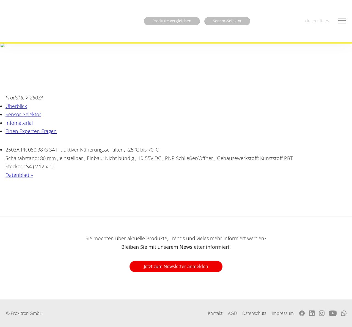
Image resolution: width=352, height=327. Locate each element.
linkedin (312, 313)
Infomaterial (19, 123)
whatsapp (343, 313)
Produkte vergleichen (171, 20)
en (315, 21)
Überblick (16, 106)
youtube (333, 313)
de (307, 21)
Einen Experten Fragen (31, 131)
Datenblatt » (19, 175)
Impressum (283, 313)
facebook (302, 313)
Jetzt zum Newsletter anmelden (176, 266)
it (321, 21)
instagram (321, 313)
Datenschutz (254, 313)
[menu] (342, 20)
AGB (232, 313)
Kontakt (215, 313)
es (326, 21)
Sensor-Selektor (23, 114)
